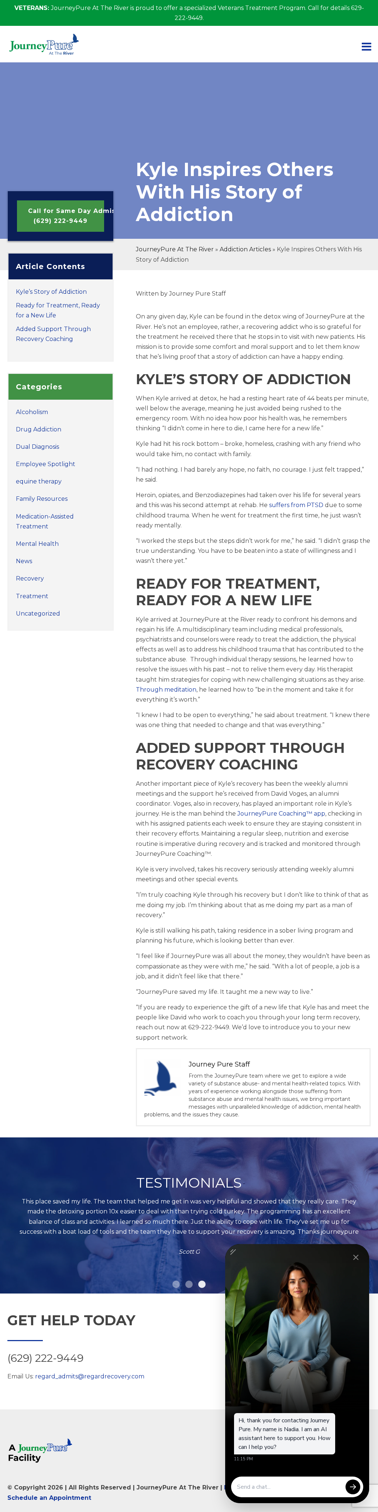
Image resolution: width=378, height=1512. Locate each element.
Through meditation (166, 689)
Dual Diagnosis (37, 446)
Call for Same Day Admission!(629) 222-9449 (66, 215)
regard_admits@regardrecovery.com (89, 1376)
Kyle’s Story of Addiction (51, 291)
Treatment (32, 596)
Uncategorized (38, 613)
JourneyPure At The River (175, 249)
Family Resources (42, 498)
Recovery (30, 578)
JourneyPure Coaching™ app (281, 813)
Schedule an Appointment (49, 1497)
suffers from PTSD (296, 505)
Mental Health (37, 543)
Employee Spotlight (45, 464)
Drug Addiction (38, 429)
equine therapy (39, 481)
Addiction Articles (245, 249)
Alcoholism (32, 412)
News (24, 561)
